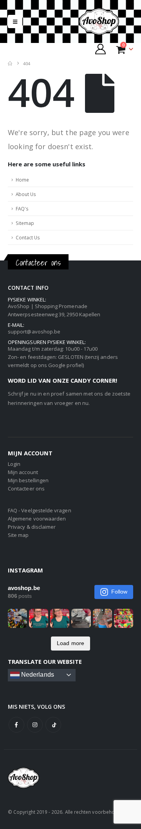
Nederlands (37, 674)
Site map (18, 534)
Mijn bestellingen (28, 480)
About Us (26, 194)
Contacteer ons (26, 488)
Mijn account (23, 472)
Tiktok (53, 725)
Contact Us (28, 237)
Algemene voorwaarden (37, 518)
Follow (119, 591)
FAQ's (22, 208)
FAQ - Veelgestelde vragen (39, 510)
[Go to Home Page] (10, 63)
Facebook (16, 725)
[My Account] (100, 49)
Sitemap (25, 223)
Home (22, 179)
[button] (15, 21)
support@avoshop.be (34, 331)
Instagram (35, 725)
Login (14, 463)
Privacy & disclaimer (32, 526)
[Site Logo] (105, 21)
